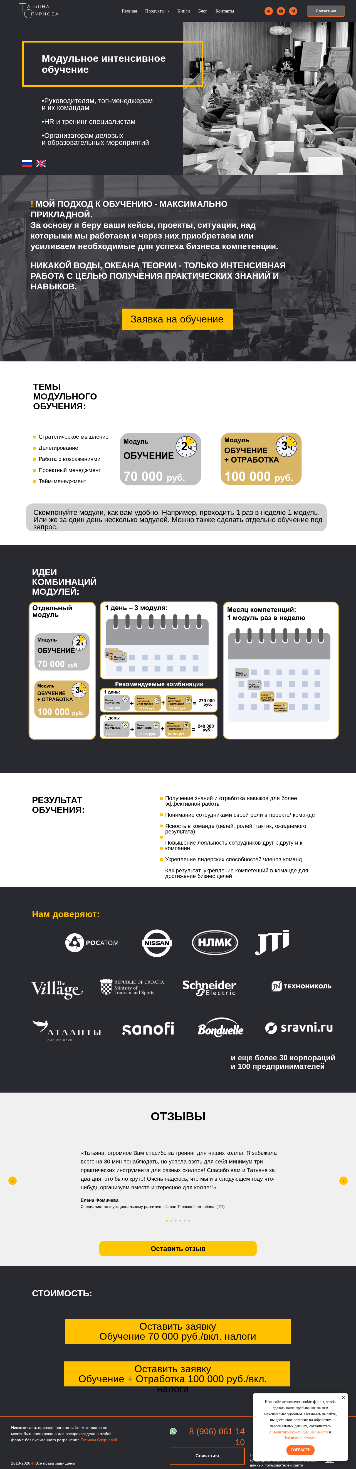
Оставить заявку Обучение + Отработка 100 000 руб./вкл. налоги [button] (172, 1378)
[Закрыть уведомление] (343, 1397)
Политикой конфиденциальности (300, 1432)
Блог (202, 11)
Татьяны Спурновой (99, 1440)
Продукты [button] (155, 11)
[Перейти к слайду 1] (167, 1221)
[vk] (268, 11)
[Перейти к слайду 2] (171, 1221)
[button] (326, 11)
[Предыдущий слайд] (12, 1181)
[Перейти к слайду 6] (189, 1221)
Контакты (225, 11)
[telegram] (293, 11)
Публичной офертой (300, 1438)
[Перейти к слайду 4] (180, 1221)
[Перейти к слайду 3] (176, 1221)
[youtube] (281, 11)
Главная (129, 11)
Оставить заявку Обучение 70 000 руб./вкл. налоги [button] (177, 1331)
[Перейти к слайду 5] (185, 1221)
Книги (183, 11)
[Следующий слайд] (343, 1181)
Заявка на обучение (177, 319)
